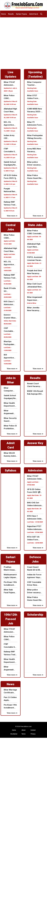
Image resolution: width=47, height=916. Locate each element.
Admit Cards (34, 14)
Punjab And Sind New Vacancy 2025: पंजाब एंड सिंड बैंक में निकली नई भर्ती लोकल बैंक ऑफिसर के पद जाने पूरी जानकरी (34, 272)
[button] (42, 14)
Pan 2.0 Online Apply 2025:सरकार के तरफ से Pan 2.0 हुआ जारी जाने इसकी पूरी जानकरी (10, 699)
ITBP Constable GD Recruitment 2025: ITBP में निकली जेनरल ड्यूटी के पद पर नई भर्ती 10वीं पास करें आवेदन (10, 150)
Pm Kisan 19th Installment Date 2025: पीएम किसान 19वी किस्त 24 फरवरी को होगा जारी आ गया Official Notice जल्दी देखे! (10, 584)
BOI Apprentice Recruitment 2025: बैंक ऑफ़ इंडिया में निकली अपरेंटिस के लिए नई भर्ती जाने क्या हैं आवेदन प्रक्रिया (10, 356)
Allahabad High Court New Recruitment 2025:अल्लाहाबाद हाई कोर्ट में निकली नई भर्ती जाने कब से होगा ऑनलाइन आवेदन (10, 110)
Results (11, 14)
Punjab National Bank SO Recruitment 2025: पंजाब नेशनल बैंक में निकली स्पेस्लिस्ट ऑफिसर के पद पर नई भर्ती (10, 190)
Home (3, 14)
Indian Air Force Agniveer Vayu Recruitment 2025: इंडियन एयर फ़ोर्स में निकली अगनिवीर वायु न (34, 576)
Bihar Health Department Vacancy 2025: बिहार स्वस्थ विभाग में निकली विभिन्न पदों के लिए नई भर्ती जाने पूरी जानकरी (10, 404)
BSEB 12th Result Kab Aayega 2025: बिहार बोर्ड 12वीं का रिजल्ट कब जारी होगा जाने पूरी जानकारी (35, 392)
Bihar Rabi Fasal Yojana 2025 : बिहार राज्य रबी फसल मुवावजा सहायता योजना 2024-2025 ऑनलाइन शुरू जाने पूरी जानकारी (10, 591)
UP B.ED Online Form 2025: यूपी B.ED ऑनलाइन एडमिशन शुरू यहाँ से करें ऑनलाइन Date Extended (10, 177)
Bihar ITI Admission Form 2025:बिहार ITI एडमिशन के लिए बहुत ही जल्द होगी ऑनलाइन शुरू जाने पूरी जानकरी (35, 123)
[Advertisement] (23, 42)
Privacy (33, 734)
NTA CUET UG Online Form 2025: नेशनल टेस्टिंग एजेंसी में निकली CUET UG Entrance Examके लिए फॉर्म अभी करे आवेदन (35, 538)
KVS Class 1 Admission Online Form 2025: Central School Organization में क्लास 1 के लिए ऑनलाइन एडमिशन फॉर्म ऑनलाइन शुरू (10, 303)
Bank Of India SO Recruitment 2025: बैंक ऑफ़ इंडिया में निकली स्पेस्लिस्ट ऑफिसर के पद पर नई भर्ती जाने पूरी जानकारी (10, 290)
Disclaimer (13, 734)
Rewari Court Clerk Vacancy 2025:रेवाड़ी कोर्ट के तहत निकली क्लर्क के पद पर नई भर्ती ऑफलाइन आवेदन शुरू (34, 385)
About (23, 730)
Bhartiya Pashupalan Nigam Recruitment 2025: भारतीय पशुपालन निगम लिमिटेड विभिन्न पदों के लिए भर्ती (10, 343)
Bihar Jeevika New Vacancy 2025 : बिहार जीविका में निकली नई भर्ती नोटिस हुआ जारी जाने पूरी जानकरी (34, 309)
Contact (33, 730)
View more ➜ (12, 216)
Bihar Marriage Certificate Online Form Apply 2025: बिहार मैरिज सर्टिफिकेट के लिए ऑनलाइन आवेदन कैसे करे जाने (10, 691)
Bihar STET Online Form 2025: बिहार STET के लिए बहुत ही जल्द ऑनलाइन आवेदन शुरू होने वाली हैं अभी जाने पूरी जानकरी (34, 97)
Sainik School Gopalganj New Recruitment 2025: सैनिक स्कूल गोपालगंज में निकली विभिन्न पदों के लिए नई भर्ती (10, 163)
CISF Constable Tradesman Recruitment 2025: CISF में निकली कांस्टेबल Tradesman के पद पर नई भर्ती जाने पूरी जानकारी (10, 330)
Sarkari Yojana (21, 14)
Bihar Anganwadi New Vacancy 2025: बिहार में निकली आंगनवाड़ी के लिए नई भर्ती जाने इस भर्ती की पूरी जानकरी (10, 412)
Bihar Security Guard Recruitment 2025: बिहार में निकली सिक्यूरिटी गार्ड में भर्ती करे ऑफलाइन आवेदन (10, 420)
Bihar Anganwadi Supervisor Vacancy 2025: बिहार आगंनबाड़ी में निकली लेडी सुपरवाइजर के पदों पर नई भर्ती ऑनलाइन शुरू (35, 298)
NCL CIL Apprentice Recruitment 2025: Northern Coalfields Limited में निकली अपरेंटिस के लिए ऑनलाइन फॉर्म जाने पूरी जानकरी (10, 123)
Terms (24, 734)
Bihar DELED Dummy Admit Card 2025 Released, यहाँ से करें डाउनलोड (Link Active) (10, 454)
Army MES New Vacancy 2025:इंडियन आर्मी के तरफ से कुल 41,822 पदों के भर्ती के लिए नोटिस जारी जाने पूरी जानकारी (34, 150)
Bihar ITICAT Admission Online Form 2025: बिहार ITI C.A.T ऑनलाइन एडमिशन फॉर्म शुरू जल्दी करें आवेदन (10, 84)
